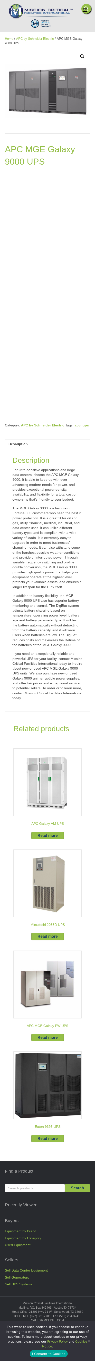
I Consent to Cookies (48, 1354)
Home (9, 38)
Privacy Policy (57, 1341)
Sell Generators (17, 1277)
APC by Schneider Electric (35, 38)
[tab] (47, 444)
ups (86, 425)
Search (77, 1188)
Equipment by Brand (20, 1231)
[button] (82, 56)
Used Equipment (17, 1245)
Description (18, 444)
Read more (48, 835)
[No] (88, 1340)
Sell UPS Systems (18, 1284)
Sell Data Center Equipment (26, 1270)
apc (78, 425)
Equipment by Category (23, 1238)
